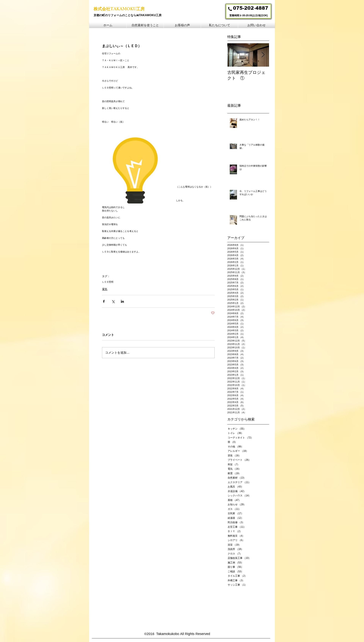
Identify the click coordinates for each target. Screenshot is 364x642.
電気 (104, 289)
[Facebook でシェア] (104, 301)
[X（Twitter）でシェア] (113, 301)
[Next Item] (263, 55)
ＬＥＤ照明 (107, 282)
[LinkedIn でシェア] (122, 301)
